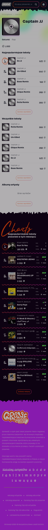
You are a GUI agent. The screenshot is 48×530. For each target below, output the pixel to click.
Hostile (31, 316)
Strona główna (7, 14)
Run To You (22, 245)
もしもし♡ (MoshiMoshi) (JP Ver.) (25, 275)
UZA (19, 334)
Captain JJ (21, 58)
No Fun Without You (24, 377)
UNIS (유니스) (22, 270)
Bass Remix (23, 82)
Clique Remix (23, 92)
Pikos (19, 345)
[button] (44, 4)
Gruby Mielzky (22, 288)
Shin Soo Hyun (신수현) (26, 331)
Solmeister (28, 345)
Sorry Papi (22, 305)
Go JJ (19, 61)
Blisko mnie (22, 291)
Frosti (28, 256)
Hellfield (20, 256)
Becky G (27, 302)
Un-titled (21, 71)
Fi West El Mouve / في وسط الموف (26, 320)
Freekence (21, 316)
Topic (19, 302)
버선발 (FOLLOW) (24, 362)
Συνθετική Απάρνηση (26, 348)
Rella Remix (23, 102)
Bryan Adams (22, 243)
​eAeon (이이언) (22, 372)
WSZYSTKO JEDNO (26, 259)
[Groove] (6, 4)
